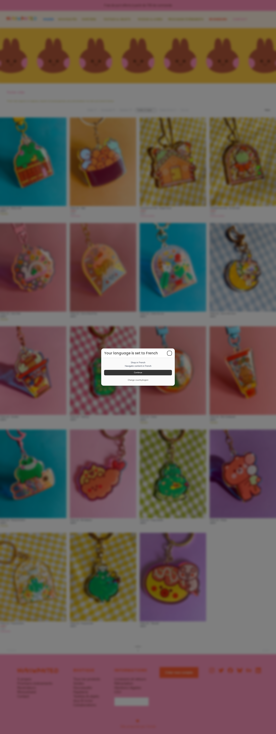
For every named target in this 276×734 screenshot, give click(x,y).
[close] (169, 353)
